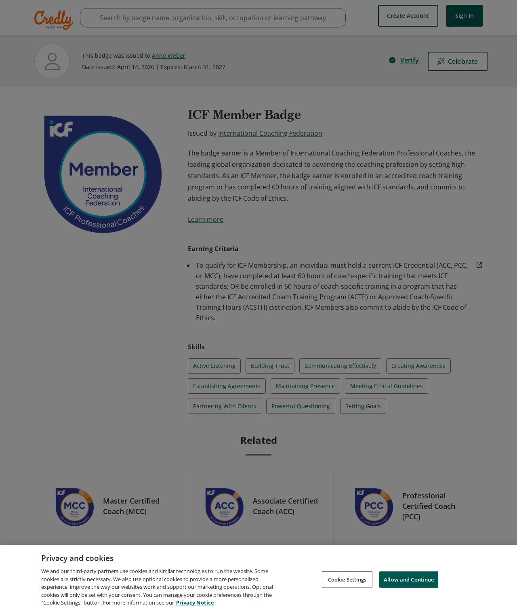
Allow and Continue (409, 579)
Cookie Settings (347, 579)
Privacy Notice (195, 602)
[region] (258, 578)
